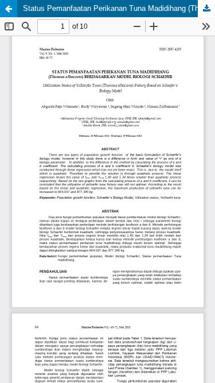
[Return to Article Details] (8, 8)
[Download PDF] (206, 8)
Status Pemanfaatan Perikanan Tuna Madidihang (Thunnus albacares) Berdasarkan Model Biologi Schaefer (119, 8)
